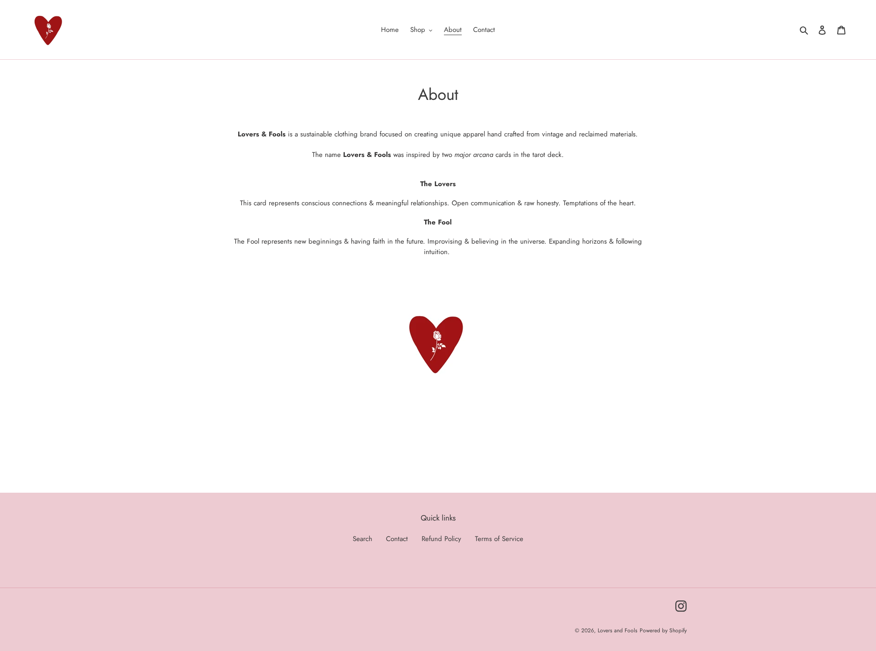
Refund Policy (441, 539)
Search (362, 539)
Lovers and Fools (617, 630)
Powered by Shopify (663, 630)
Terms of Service (499, 539)
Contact (397, 539)
